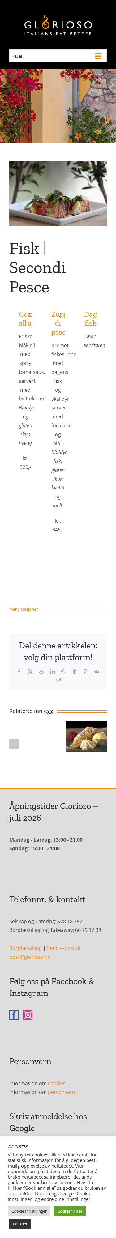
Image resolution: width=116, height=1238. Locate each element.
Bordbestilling (25, 948)
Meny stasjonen (24, 609)
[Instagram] (27, 1015)
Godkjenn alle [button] (69, 1211)
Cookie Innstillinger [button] (29, 1211)
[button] (14, 744)
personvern (61, 1092)
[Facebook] (14, 1015)
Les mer (20, 1224)
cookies (57, 1083)
